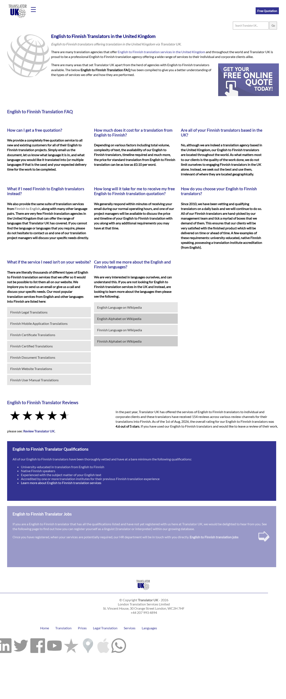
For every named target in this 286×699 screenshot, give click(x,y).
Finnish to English (27, 209)
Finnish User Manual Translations (34, 380)
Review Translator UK (39, 431)
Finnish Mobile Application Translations (39, 323)
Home (44, 628)
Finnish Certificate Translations (32, 335)
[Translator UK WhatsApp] (118, 644)
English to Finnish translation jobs (214, 537)
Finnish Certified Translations (31, 346)
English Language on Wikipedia (119, 307)
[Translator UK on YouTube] (54, 644)
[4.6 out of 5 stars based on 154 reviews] (58, 415)
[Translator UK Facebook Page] (37, 644)
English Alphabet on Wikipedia (119, 319)
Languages (149, 628)
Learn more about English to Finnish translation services (61, 483)
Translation (63, 628)
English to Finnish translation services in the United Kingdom (161, 52)
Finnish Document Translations (32, 357)
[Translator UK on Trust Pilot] (71, 644)
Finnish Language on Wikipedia (119, 330)
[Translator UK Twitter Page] (21, 644)
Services (129, 628)
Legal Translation (105, 628)
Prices (82, 628)
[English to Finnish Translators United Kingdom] (143, 591)
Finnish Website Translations (31, 369)
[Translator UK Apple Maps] (103, 644)
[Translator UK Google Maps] (88, 644)
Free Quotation (267, 11)
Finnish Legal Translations (29, 312)
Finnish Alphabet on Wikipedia (119, 341)
